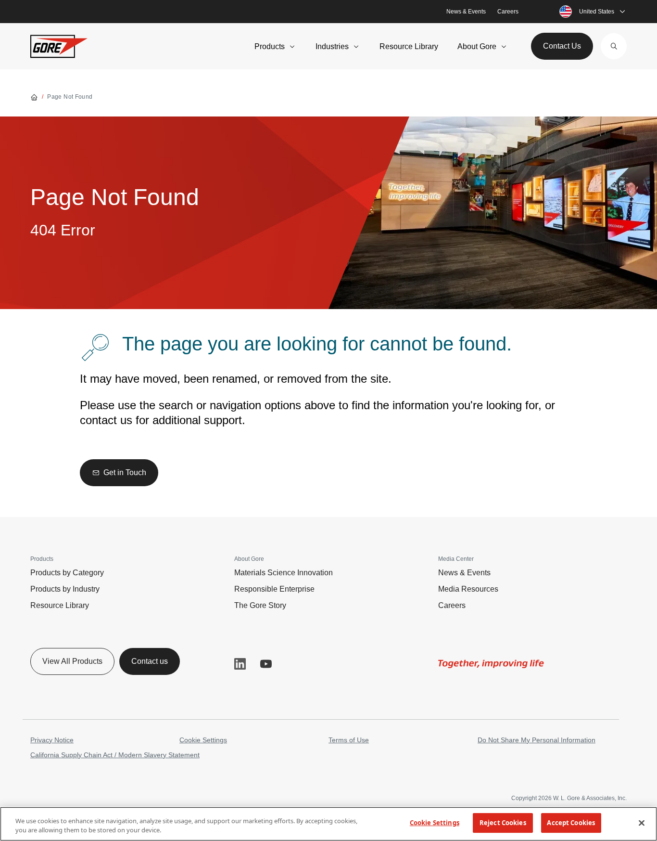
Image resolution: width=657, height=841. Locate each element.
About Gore (476, 46)
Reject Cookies (503, 822)
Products (269, 46)
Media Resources (468, 589)
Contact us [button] (149, 661)
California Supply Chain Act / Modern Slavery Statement (115, 755)
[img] (491, 664)
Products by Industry (65, 589)
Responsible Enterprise (274, 589)
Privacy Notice (52, 740)
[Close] (641, 822)
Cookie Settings (203, 740)
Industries (332, 46)
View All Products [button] (72, 661)
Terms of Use (348, 740)
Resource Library (408, 46)
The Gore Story (260, 605)
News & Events (466, 11)
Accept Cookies (571, 822)
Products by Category (67, 573)
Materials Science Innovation (283, 573)
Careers (507, 11)
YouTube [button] (266, 664)
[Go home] (34, 96)
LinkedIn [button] (240, 664)
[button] (614, 46)
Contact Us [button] (562, 46)
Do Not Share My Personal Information (536, 740)
